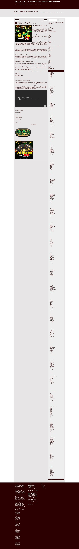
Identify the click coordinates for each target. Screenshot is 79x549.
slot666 (51, 304)
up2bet (51, 349)
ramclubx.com (51, 269)
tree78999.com (52, 333)
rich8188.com (51, 271)
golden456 (51, 154)
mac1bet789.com (52, 196)
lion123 (51, 182)
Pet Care (51, 227)
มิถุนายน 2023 (18, 545)
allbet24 (49, 61)
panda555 (51, 225)
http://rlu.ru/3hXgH (33, 124)
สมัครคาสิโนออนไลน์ (52, 400)
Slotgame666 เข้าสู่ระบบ (53, 307)
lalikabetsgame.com (52, 180)
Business (51, 119)
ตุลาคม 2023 (17, 541)
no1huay (51, 215)
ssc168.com (51, 317)
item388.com (51, 165)
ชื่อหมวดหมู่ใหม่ (52, 366)
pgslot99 (51, 247)
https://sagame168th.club (51, 28)
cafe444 (51, 121)
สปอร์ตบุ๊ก (51, 399)
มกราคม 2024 (18, 539)
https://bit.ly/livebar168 (18, 112)
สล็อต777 (51, 413)
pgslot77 (49, 34)
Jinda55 (51, 166)
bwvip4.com (51, 120)
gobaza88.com (52, 153)
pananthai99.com (52, 224)
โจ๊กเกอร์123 (51, 474)
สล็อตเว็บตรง (50, 50)
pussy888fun (30, 494)
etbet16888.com (52, 134)
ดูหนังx (51, 368)
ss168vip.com (51, 316)
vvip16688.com (52, 353)
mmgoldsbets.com (52, 209)
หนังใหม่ (51, 446)
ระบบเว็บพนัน (51, 395)
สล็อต (34, 498)
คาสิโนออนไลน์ (52, 364)
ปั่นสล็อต (51, 384)
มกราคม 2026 (18, 518)
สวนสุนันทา (51, 440)
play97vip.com (52, 257)
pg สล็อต (51, 232)
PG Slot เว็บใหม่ (52, 231)
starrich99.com (52, 320)
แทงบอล (51, 471)
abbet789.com (52, 91)
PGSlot (51, 241)
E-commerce (51, 132)
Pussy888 (33, 493)
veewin (51, 351)
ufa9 (50, 339)
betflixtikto (51, 108)
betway (51, 110)
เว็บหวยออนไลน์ (52, 470)
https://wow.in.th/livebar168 (18, 117)
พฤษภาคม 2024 (18, 535)
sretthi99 (51, 315)
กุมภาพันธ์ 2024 (18, 538)
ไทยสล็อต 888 (51, 476)
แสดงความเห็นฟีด (44, 487)
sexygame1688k (52, 291)
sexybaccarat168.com (53, 289)
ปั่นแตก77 (51, 385)
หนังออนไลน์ (51, 444)
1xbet (50, 78)
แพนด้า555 (51, 473)
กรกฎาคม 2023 (18, 544)
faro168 (51, 136)
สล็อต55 (51, 410)
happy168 (51, 155)
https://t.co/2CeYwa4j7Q (18, 119)
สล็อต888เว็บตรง (52, 415)
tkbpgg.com (51, 330)
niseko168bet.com (52, 213)
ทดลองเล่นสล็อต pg (34, 495)
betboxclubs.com (52, 107)
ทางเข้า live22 (51, 377)
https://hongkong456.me (51, 41)
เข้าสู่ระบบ (43, 485)
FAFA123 (51, 135)
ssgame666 (51, 319)
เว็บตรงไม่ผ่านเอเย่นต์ (52, 461)
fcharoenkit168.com (52, 137)
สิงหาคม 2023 (18, 543)
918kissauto (51, 87)
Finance (51, 138)
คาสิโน (51, 363)
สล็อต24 (51, 408)
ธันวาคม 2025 (18, 519)
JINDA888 (49, 53)
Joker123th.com (52, 171)
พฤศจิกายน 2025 (18, 520)
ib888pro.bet (51, 163)
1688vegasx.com (52, 73)
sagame (51, 276)
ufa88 (50, 337)
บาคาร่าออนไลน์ (20, 66)
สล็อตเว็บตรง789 (52, 430)
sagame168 (51, 277)
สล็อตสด (51, 425)
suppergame (51, 322)
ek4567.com (51, 133)
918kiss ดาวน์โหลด (52, 86)
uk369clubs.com (52, 348)
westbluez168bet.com (53, 354)
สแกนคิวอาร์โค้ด (52, 441)
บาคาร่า (22, 110)
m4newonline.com (52, 194)
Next (45, 20)
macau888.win (52, 198)
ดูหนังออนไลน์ (50, 30)
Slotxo (50, 308)
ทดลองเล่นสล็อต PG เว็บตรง (53, 376)
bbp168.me (51, 105)
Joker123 (51, 168)
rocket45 (51, 273)
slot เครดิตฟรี (51, 300)
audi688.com (51, 101)
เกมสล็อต (51, 455)
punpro (51, 261)
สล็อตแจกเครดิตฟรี (52, 437)
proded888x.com (52, 259)
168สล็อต (51, 75)
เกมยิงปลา (51, 453)
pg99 (49, 35)
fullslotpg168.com (52, 147)
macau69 (51, 197)
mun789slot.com (52, 211)
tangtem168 (51, 323)
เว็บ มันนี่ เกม (51, 458)
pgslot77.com (51, 246)
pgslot (49, 54)
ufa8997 (51, 338)
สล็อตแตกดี (51, 438)
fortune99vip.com (52, 140)
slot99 (49, 49)
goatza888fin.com (52, 152)
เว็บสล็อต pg (51, 468)
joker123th (51, 170)
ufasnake (51, 346)
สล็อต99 (29, 499)
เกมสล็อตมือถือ (52, 456)
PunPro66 (51, 262)
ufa (50, 334)
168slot (51, 74)
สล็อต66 (49, 42)
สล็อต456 (51, 409)
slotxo (49, 57)
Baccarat (51, 102)
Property (51, 260)
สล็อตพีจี (51, 422)
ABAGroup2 (51, 90)
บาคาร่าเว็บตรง (52, 383)
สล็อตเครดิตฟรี (52, 427)
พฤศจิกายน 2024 (18, 530)
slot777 (51, 305)
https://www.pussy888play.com (52, 31)
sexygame (51, 290)
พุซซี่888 (49, 55)
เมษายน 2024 (18, 536)
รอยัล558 (51, 394)
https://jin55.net (50, 48)
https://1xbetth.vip (50, 59)
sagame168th (51, 278)
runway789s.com (52, 275)
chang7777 (51, 124)
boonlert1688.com (52, 117)
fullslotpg (49, 36)
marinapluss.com (52, 200)
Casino (51, 123)
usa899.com (51, 350)
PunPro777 (29, 493)
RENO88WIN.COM (52, 270)
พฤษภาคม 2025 (18, 525)
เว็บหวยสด (51, 469)
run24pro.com (51, 274)
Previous (17, 20)
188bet (51, 76)
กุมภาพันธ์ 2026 (18, 517)
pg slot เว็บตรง (52, 230)
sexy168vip (51, 285)
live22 (49, 37)
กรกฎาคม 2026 (18, 513)
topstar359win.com (52, 331)
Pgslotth (51, 254)
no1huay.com (51, 216)
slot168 (49, 47)
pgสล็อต (51, 256)
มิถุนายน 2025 (18, 524)
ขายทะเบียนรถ (52, 362)
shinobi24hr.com (52, 293)
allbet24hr (51, 93)
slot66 (50, 303)
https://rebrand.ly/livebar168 (18, 115)
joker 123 (49, 63)
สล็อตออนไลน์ (51, 426)
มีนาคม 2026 (18, 516)
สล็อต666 (51, 412)
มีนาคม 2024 (18, 537)
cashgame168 (52, 122)
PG (50, 228)
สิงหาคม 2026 (18, 512)
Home (41, 11)
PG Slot (51, 229)
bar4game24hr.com (52, 104)
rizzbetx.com (51, 272)
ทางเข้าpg (51, 379)
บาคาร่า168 (44, 11)
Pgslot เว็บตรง (51, 243)
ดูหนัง (49, 38)
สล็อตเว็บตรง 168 (52, 429)
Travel (50, 332)
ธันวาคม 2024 (18, 529)
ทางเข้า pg (51, 378)
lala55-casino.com (52, 179)
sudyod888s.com (52, 321)
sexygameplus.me (52, 292)
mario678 (51, 201)
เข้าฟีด (43, 486)
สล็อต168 (49, 40)
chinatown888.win (52, 125)
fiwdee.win (51, 139)
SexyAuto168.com (52, 287)
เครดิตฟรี (51, 457)
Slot (32, 494)
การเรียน (51, 361)
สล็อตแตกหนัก (51, 439)
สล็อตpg (33, 500)
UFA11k (51, 335)
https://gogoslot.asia (51, 68)
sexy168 (51, 284)
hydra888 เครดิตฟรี (52, 162)
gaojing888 (51, 149)
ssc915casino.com (52, 318)
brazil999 (51, 118)
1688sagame (51, 72)
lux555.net (51, 193)
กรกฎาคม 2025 (18, 523)
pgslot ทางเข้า (51, 242)
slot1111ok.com (52, 301)
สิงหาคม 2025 (18, 522)
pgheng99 (51, 239)
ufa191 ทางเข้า (52, 336)
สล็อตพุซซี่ (51, 423)
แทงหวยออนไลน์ (52, 472)
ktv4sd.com (51, 178)
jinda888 (51, 167)
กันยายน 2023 (18, 542)
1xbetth (51, 79)
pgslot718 (51, 244)
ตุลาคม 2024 (17, 531)
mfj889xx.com (51, 208)
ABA (50, 89)
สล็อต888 (51, 414)
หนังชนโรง (49, 27)
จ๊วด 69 (51, 365)
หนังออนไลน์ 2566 (52, 445)
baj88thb (51, 103)
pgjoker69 (51, 240)
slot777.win (51, 306)
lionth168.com (51, 183)
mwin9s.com (51, 212)
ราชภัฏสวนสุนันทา (52, 398)
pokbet (51, 258)
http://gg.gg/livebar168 (18, 122)
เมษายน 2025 (18, 526)
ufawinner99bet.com (52, 347)
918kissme (51, 88)
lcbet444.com (51, 181)
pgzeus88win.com (52, 255)
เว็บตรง (51, 460)
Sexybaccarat (51, 288)
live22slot (51, 185)
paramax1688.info (52, 226)
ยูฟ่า (50, 393)
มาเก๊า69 (51, 392)
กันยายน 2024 (18, 532)
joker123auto (51, 169)
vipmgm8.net (51, 352)
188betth (51, 77)
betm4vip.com (51, 109)
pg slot (49, 62)
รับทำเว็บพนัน (51, 397)
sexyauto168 (51, 286)
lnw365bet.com (52, 186)
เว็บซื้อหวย (51, 459)
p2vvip (51, 223)
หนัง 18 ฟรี (51, 442)
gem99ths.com (52, 150)
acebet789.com (52, 92)
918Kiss (29, 486)
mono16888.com (52, 210)
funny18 (51, 148)
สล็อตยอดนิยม (51, 424)
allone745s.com (52, 94)
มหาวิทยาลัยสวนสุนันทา (53, 391)
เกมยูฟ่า (51, 454)
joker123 (49, 29)
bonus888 (51, 116)
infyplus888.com (52, 164)
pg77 (31, 490)
